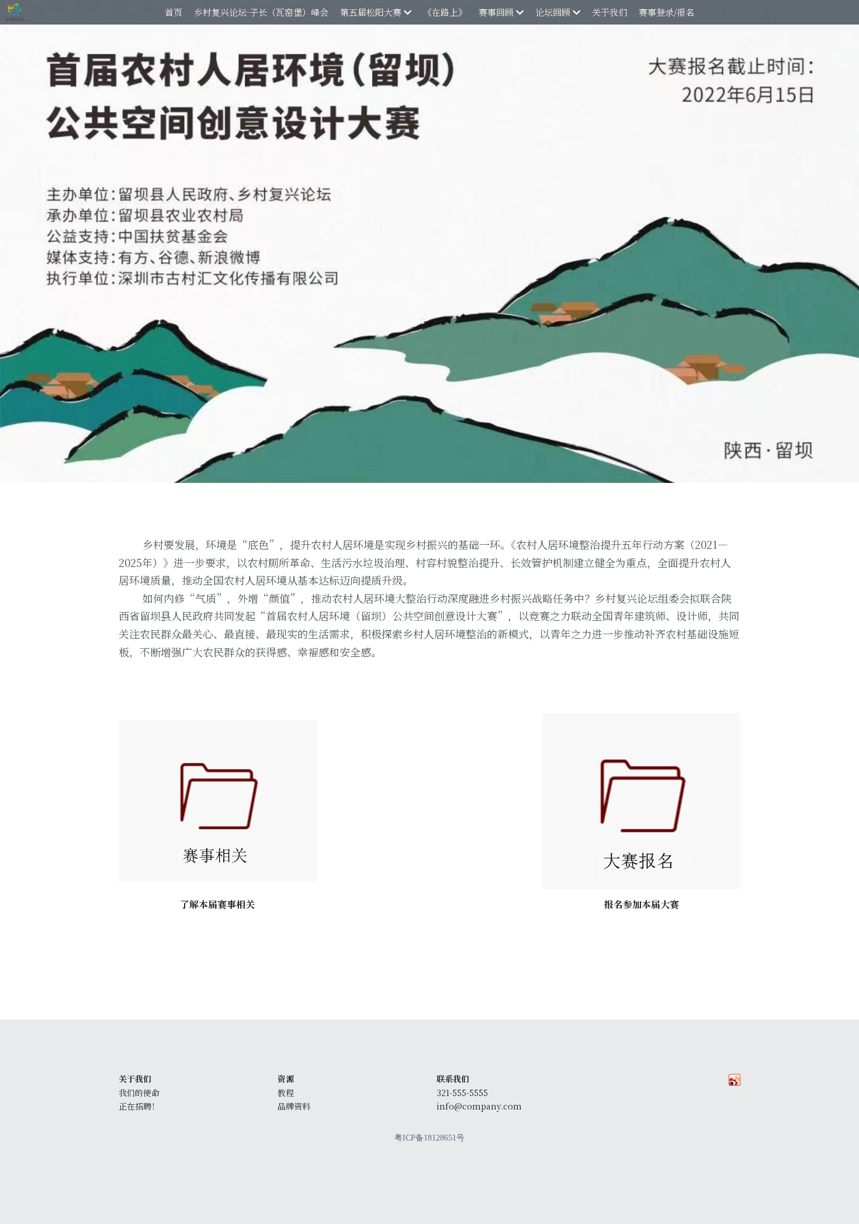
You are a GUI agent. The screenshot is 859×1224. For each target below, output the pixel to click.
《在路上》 (445, 12)
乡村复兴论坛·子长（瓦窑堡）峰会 (261, 12)
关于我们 (609, 12)
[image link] (218, 801)
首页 (173, 12)
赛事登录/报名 (666, 12)
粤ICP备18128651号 (429, 1138)
